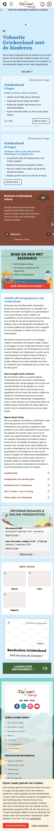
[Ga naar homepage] (27, 5)
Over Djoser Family (17, 717)
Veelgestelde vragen (16, 765)
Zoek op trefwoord (15, 761)
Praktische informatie (19, 755)
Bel (21, 700)
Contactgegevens (15, 744)
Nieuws (11, 735)
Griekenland (20, 88)
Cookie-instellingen (39, 825)
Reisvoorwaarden (15, 778)
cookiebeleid (35, 818)
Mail (26, 700)
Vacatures (12, 740)
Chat (32, 700)
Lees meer (26, 71)
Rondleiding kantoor (16, 731)
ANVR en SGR (13, 773)
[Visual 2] (28, 24)
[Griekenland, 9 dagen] (27, 80)
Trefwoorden (13, 769)
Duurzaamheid (14, 748)
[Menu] (49, 4)
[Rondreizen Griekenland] (27, 634)
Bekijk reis (40, 121)
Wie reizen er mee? (16, 727)
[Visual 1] (26, 24)
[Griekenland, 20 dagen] (27, 138)
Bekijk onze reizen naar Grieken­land (26, 655)
